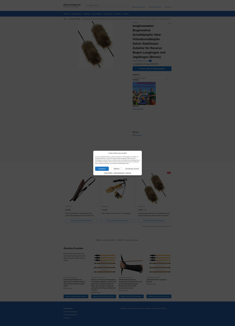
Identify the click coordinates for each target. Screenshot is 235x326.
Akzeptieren (102, 168)
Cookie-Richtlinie (108, 173)
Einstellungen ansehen (132, 168)
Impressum (128, 173)
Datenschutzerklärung (119, 173)
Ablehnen (116, 168)
